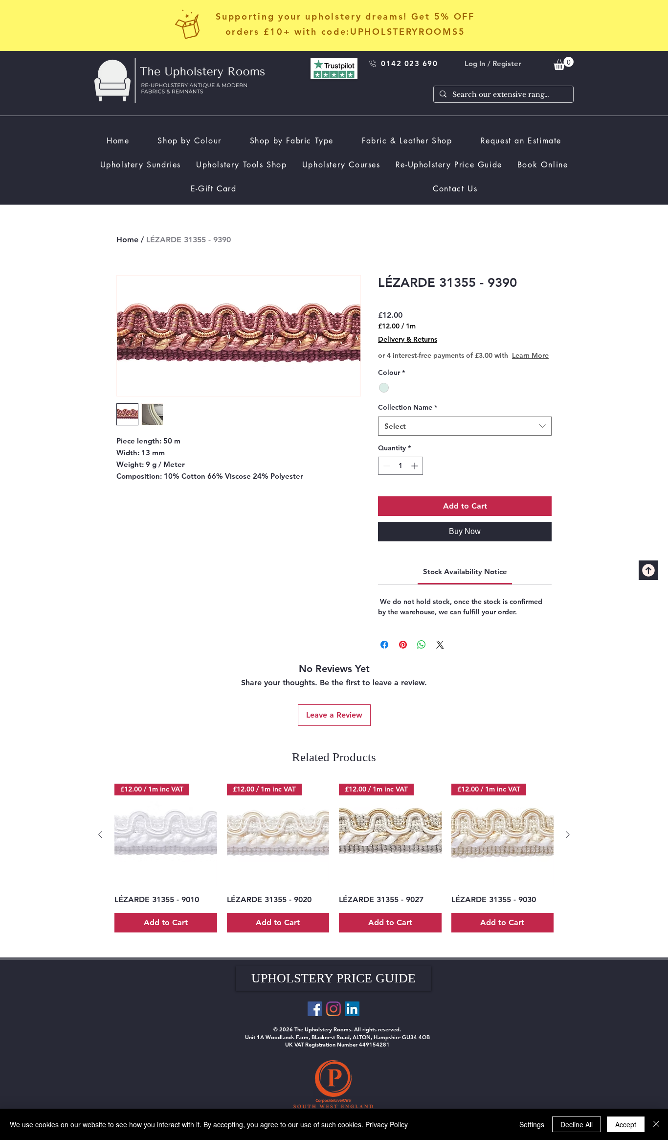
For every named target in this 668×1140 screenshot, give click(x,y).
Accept (625, 1124)
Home (127, 239)
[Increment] (415, 475)
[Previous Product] (100, 844)
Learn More (453, 365)
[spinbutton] (400, 475)
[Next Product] (568, 844)
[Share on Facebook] (384, 654)
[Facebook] (315, 1018)
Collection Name (407, 417)
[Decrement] (385, 475)
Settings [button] (531, 1124)
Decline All (576, 1124)
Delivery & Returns (407, 339)
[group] (334, 868)
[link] (564, 63)
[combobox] (465, 435)
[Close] (656, 1124)
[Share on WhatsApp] (421, 654)
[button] (333, 988)
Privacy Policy (386, 1124)
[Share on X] (440, 654)
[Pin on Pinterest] (403, 654)
